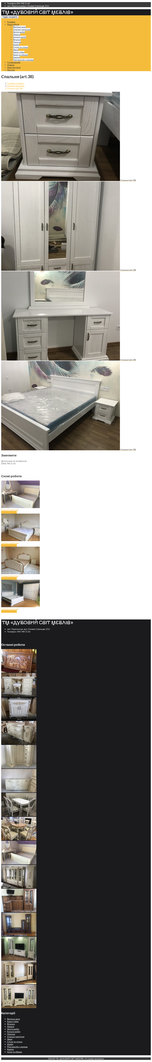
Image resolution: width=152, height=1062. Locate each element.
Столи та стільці (20, 47)
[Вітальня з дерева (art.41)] (18, 935)
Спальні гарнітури (21, 29)
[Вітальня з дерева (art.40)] (18, 959)
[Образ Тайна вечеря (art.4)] (18, 671)
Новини (10, 65)
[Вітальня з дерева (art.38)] (18, 1007)
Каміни (16, 57)
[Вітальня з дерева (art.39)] (18, 983)
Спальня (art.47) (9, 611)
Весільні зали (19, 27)
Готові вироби (13, 62)
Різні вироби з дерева (23, 60)
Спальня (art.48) (9, 578)
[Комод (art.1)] (18, 791)
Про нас (11, 70)
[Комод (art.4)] (18, 719)
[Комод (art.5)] (18, 695)
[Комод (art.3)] (18, 743)
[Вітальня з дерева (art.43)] (18, 887)
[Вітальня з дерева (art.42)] (18, 911)
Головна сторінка (15, 83)
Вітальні (17, 39)
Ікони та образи (20, 54)
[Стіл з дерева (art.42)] (18, 839)
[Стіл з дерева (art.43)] (18, 815)
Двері (15, 49)
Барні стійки (18, 52)
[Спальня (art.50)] (18, 863)
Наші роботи (13, 24)
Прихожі (17, 42)
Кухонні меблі (19, 37)
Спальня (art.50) (9, 512)
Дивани (16, 34)
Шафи (16, 44)
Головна (11, 22)
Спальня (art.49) (9, 545)
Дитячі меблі (19, 32)
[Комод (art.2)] (18, 767)
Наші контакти (14, 67)
